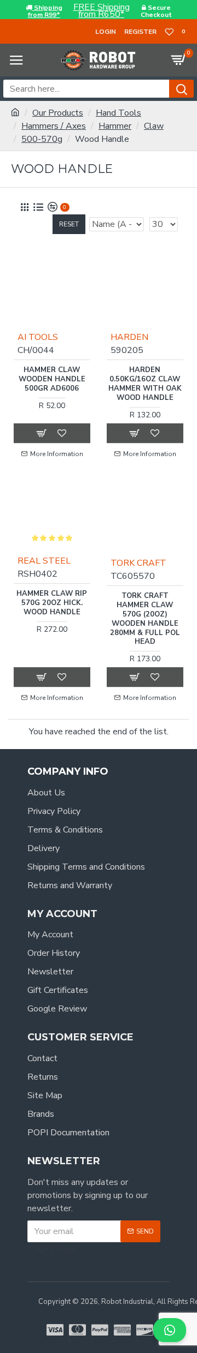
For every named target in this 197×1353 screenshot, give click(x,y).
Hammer (115, 126)
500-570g (41, 139)
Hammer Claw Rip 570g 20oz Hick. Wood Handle (51, 603)
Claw (154, 126)
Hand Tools (118, 113)
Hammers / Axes (53, 126)
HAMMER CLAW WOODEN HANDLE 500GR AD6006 (52, 379)
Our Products (57, 113)
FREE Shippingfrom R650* (101, 11)
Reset (69, 224)
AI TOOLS (38, 337)
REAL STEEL (44, 561)
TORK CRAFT (138, 563)
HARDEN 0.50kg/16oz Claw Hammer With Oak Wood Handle (145, 384)
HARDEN (129, 337)
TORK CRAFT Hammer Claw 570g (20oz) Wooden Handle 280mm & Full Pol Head (145, 618)
